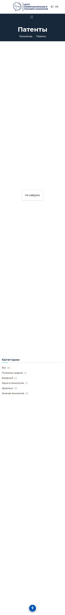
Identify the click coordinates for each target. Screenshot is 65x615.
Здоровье (9, 388)
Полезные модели (14, 372)
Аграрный (9, 378)
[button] (32, 608)
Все (6, 367)
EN (56, 6)
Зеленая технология (15, 393)
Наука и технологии (15, 383)
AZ (52, 6)
